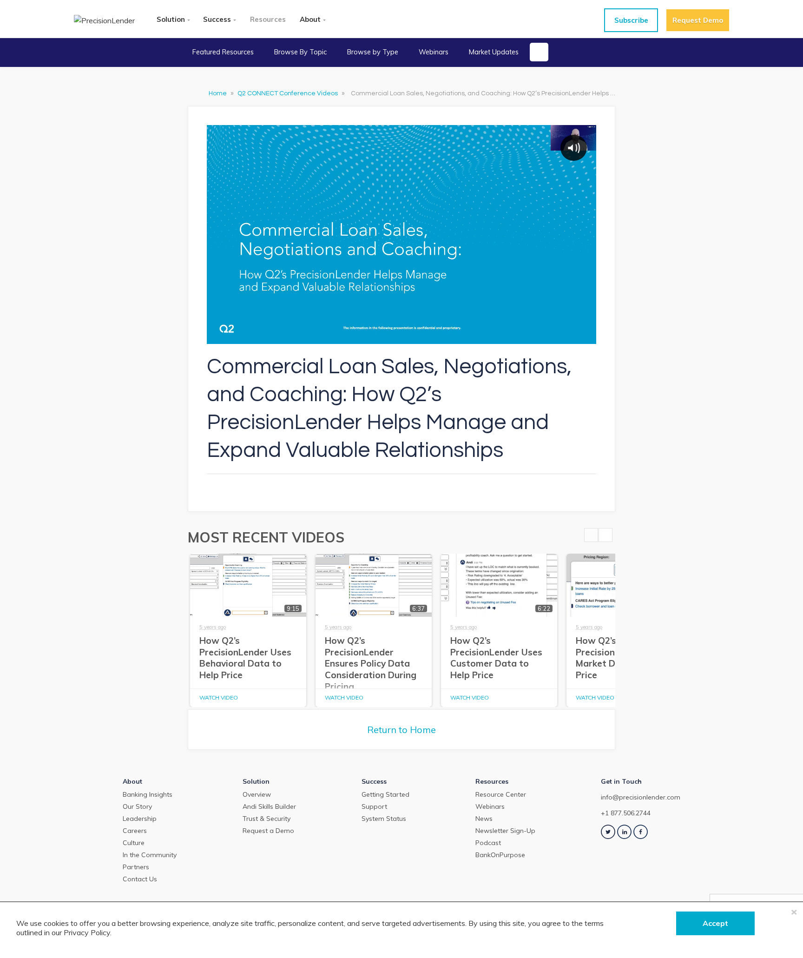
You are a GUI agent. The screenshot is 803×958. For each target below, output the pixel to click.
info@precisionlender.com (640, 797)
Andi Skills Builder (269, 806)
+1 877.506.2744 (626, 813)
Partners (136, 867)
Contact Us (140, 879)
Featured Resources (223, 52)
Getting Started (385, 794)
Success (217, 19)
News (484, 818)
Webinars (433, 52)
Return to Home (401, 729)
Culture (134, 843)
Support (374, 806)
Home (218, 93)
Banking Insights (147, 794)
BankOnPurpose (500, 855)
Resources (268, 19)
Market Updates (494, 52)
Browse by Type (372, 52)
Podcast (488, 843)
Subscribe (631, 20)
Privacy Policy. (88, 932)
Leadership (140, 818)
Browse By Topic (300, 52)
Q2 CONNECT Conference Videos (288, 93)
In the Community (150, 855)
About (310, 19)
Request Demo (697, 20)
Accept (715, 923)
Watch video (218, 697)
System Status (384, 818)
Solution (171, 19)
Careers (135, 830)
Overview (257, 794)
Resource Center (500, 794)
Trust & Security (266, 818)
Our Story (137, 806)
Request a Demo (268, 830)
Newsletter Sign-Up (505, 830)
